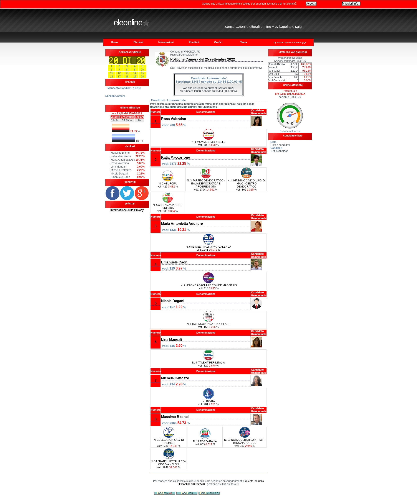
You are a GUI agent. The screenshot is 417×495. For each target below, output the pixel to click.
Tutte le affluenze (290, 131)
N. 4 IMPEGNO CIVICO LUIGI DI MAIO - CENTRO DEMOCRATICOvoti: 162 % (246, 185)
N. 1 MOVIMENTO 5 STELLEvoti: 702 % (208, 143)
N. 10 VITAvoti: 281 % (208, 403)
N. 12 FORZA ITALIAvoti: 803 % (205, 443)
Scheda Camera (115, 95)
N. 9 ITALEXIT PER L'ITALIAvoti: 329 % (208, 364)
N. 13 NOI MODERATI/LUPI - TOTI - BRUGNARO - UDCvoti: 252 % (245, 442)
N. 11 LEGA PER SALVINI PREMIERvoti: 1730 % (169, 442)
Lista (273, 141)
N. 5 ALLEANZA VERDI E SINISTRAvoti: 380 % (167, 208)
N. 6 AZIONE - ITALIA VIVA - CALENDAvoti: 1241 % (208, 248)
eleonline (128, 22)
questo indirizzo (254, 481)
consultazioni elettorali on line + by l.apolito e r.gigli (264, 26)
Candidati (276, 148)
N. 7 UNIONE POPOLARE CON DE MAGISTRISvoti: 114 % (208, 287)
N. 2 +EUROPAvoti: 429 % (167, 185)
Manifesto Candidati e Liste (124, 88)
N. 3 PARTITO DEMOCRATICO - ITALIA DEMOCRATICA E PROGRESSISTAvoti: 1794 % (206, 185)
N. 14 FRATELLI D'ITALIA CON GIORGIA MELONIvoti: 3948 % (169, 464)
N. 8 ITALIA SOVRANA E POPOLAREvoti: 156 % (208, 325)
